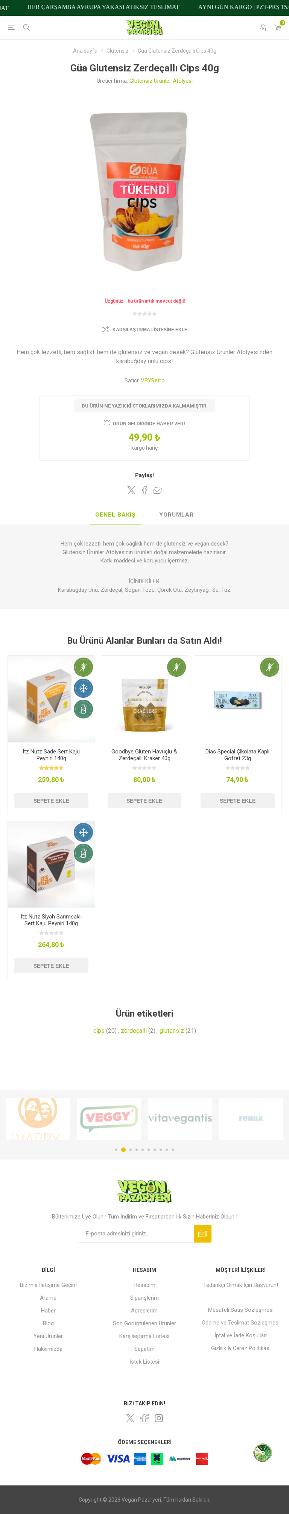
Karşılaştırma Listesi (144, 1336)
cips (99, 1030)
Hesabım (144, 1285)
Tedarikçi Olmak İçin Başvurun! (240, 1285)
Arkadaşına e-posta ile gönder (158, 490)
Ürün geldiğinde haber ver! (149, 423)
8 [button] (161, 1150)
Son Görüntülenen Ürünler (144, 1323)
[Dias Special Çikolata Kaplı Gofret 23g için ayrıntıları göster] (237, 699)
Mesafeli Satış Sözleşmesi (241, 1309)
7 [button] (155, 1150)
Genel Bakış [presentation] (115, 514)
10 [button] (173, 1150)
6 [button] (149, 1150)
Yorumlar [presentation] (176, 514)
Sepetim (144, 1349)
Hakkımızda (48, 1349)
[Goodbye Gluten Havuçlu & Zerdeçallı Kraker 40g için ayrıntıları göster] (144, 699)
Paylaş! (144, 475)
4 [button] (136, 1150)
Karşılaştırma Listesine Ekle (150, 329)
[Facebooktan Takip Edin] (144, 1418)
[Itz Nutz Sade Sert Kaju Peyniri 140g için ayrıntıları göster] (51, 699)
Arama (48, 1297)
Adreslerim (144, 1310)
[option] (37, 1119)
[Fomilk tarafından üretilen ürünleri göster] (180, 1119)
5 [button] (142, 1150)
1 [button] (116, 1150)
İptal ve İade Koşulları (240, 1335)
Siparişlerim (144, 1297)
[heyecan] (130, 1418)
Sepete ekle (51, 801)
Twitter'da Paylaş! (131, 490)
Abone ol (202, 1234)
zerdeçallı (134, 1030)
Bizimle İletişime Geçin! (48, 1285)
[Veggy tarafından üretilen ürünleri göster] (38, 1119)
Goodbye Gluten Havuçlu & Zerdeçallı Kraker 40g (144, 755)
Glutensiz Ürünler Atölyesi (161, 80)
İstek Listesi (144, 1361)
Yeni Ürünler (48, 1336)
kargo (138, 448)
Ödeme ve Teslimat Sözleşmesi (241, 1322)
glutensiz (172, 1030)
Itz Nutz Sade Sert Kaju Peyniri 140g (51, 755)
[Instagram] (159, 1418)
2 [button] (122, 1150)
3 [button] (129, 1149)
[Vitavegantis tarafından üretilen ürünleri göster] (109, 1119)
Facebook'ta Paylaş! (144, 490)
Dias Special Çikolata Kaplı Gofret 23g (237, 755)
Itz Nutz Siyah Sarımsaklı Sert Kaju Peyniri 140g (51, 920)
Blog (48, 1323)
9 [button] (167, 1150)
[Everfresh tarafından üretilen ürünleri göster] (251, 1119)
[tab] (115, 515)
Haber (48, 1310)
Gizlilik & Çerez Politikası (241, 1348)
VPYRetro (153, 380)
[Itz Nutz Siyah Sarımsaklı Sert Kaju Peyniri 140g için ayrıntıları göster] (51, 864)
